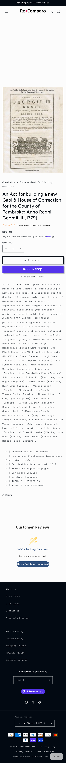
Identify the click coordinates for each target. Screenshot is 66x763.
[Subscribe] (48, 680)
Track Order (13, 596)
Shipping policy (22, 757)
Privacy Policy (15, 653)
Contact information (45, 757)
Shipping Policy (16, 645)
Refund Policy (14, 638)
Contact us (12, 611)
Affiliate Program (17, 618)
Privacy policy (23, 752)
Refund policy (48, 747)
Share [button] (9, 495)
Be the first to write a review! (33, 564)
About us (11, 589)
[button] (6, 11)
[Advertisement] (33, 49)
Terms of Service (16, 660)
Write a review (41, 225)
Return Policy (14, 631)
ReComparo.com (27, 747)
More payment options (33, 277)
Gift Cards (12, 603)
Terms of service (44, 752)
